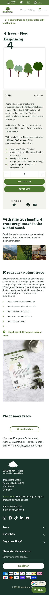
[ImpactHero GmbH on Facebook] (10, 518)
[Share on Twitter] (15, 205)
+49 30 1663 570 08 (12, 506)
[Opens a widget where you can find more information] (38, 590)
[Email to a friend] (36, 205)
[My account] (46, 9)
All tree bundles (24, 429)
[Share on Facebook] (22, 205)
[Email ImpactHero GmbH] (27, 518)
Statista (16, 442)
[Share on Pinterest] (29, 205)
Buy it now (24, 189)
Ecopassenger (34, 445)
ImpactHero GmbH (28, 587)
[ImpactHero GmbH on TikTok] (16, 518)
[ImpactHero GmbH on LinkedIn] (21, 518)
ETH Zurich (27, 442)
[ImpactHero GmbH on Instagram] (4, 518)
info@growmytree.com (13, 510)
